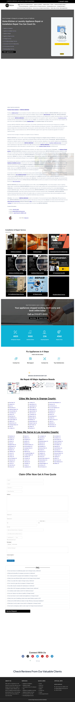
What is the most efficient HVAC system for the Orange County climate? (24, 578)
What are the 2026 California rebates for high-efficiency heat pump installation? (26, 600)
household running (62, 117)
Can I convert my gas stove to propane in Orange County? (21, 583)
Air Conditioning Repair (21, 174)
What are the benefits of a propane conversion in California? (21, 573)
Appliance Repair (37, 251)
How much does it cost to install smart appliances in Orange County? (23, 595)
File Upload (9, 542)
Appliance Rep (30, 121)
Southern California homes (55, 142)
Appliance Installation (16, 251)
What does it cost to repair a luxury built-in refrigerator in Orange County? (24, 603)
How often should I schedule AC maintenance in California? (21, 585)
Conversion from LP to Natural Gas (59, 251)
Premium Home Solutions (13, 109)
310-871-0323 (16, 209)
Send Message (11, 560)
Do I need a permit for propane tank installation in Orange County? (23, 575)
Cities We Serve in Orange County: (37, 398)
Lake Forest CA (47, 114)
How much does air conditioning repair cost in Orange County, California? (24, 570)
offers (30, 201)
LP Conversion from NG (59, 273)
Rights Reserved (35, 699)
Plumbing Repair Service (59, 294)
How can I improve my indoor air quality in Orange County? (21, 593)
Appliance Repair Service (44, 146)
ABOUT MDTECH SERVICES (13, 107)
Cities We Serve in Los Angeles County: (37, 432)
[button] (8, 388)
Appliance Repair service (37, 273)
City (7, 522)
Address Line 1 (9, 514)
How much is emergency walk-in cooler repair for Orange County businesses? (25, 605)
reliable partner (15, 112)
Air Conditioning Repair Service (16, 294)
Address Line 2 (9, 518)
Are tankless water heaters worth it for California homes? (21, 590)
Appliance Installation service (14, 162)
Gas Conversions (16, 181)
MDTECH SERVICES (24, 109)
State (39, 522)
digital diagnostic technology (13, 201)
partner (10, 203)
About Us (26, 217)
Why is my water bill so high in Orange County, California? (21, 580)
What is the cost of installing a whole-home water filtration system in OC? (24, 598)
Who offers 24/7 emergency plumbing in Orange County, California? (23, 588)
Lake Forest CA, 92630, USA (19, 212)
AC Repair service (37, 294)
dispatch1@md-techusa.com (18, 211)
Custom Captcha (10, 554)
